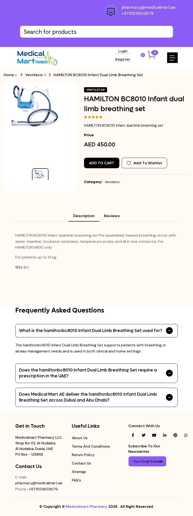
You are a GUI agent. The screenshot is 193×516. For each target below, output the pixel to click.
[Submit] (160, 461)
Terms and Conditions (91, 446)
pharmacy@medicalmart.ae (148, 7)
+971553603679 (137, 13)
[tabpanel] (96, 251)
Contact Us (81, 463)
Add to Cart (101, 162)
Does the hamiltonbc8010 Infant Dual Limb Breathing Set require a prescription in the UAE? (88, 373)
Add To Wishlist (147, 162)
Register (122, 60)
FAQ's (76, 480)
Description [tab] (84, 215)
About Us (80, 438)
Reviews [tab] (112, 215)
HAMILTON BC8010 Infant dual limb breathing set (98, 74)
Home (9, 74)
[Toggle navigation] (172, 57)
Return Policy (83, 455)
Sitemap (79, 471)
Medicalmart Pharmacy (86, 506)
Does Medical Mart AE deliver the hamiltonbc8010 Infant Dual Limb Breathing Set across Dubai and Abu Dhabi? (88, 397)
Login (123, 51)
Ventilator (34, 74)
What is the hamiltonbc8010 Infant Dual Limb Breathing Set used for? (90, 330)
